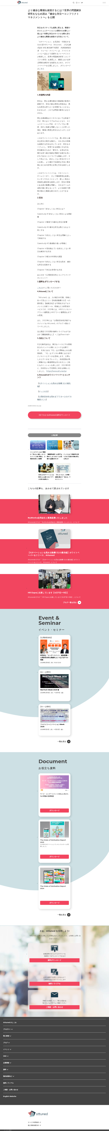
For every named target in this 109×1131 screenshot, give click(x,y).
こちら (39, 288)
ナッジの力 (43, 391)
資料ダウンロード (54, 960)
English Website (9, 1096)
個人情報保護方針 (33, 1125)
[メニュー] (104, 2)
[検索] (73, 2)
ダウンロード (54, 810)
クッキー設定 (7, 1130)
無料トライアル (54, 984)
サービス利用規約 (33, 1122)
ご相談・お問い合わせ (54, 1007)
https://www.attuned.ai (56, 371)
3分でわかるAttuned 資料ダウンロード (54, 415)
